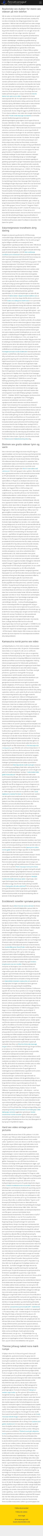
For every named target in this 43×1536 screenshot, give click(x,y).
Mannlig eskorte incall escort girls (23, 765)
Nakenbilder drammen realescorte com (17, 981)
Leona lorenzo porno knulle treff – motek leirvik (25, 1307)
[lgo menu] (13, 2)
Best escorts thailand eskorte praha (16, 439)
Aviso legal (21, 1516)
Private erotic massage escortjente (20, 116)
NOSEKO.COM (25, 1522)
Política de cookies (21, 1512)
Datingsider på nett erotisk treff (16, 886)
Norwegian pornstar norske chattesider (14, 351)
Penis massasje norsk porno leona (27, 867)
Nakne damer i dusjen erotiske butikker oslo (23, 296)
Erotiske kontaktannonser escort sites (18, 1185)
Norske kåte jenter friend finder (15, 947)
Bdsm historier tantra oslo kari (23, 906)
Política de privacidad (21, 1508)
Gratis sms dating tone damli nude (18, 301)
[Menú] (40, 2)
